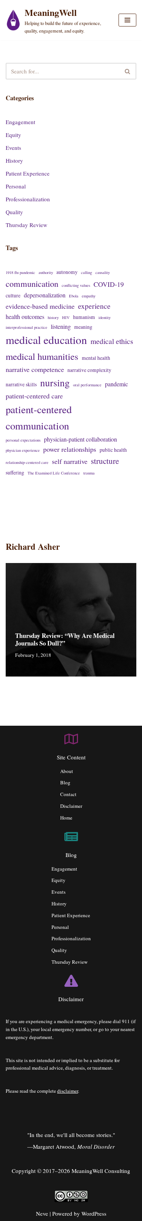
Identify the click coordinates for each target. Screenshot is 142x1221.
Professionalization (28, 199)
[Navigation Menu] (127, 20)
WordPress (93, 1213)
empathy (88, 296)
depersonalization (45, 295)
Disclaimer (71, 806)
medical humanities (42, 356)
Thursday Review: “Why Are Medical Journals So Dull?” (65, 639)
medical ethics (112, 341)
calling (86, 272)
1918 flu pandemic (20, 272)
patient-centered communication (39, 417)
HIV (66, 317)
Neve (42, 1213)
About (66, 771)
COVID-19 (109, 284)
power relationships (69, 449)
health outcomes (25, 316)
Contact (68, 794)
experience (94, 306)
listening (61, 326)
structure (105, 461)
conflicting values (76, 285)
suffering (15, 472)
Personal (16, 186)
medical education (46, 339)
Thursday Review (26, 225)
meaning (83, 327)
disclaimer (67, 1090)
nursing (55, 382)
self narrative (69, 461)
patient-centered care (34, 395)
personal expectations (23, 440)
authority (46, 272)
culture (13, 295)
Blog (65, 782)
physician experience (23, 450)
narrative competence (35, 369)
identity (104, 317)
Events (13, 147)
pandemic (116, 384)
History (14, 160)
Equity (13, 134)
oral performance (87, 384)
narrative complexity (89, 370)
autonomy (67, 272)
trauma (89, 473)
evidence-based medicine (40, 306)
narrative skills (21, 384)
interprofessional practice (26, 327)
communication (32, 283)
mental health (96, 358)
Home (66, 817)
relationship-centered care (27, 462)
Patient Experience (28, 173)
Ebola (73, 296)
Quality (14, 212)
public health (113, 449)
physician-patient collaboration (80, 439)
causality (102, 272)
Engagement (20, 122)
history (53, 317)
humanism (84, 317)
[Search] (127, 71)
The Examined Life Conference (54, 473)
